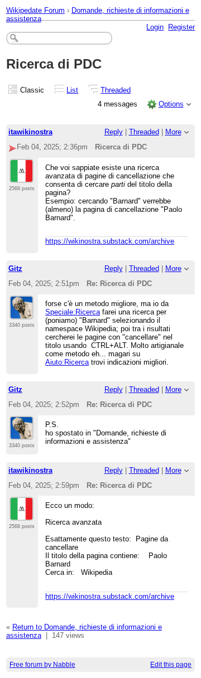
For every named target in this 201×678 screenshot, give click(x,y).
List (72, 90)
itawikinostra (30, 132)
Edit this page (171, 665)
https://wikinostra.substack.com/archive (109, 241)
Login (155, 27)
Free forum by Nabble (42, 665)
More (173, 132)
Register (181, 27)
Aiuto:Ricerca (67, 362)
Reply (113, 132)
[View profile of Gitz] (21, 312)
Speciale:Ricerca (72, 312)
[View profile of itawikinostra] (21, 176)
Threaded (115, 90)
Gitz (15, 268)
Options (171, 104)
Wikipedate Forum (35, 10)
